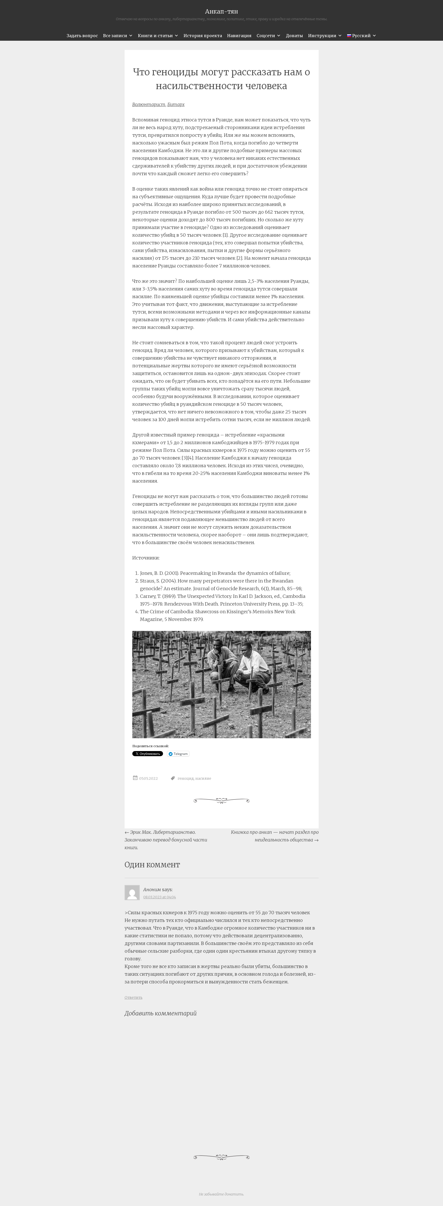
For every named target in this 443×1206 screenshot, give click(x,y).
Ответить (134, 997)
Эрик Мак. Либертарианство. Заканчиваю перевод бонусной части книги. (166, 839)
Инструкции (322, 35)
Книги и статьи (155, 35)
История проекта (203, 35)
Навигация (239, 35)
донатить (234, 1194)
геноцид (186, 778)
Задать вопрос (82, 35)
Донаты (294, 35)
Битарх (176, 104)
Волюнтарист (148, 104)
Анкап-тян (221, 11)
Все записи (115, 35)
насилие (203, 778)
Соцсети (266, 35)
